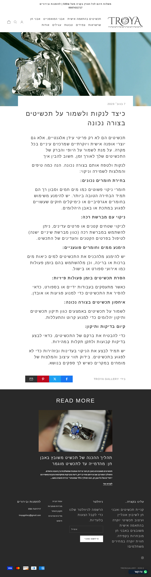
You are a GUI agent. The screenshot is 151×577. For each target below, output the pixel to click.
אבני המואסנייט (54, 18)
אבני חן (35, 18)
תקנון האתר (56, 511)
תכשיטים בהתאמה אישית (84, 18)
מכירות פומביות (55, 506)
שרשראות (94, 25)
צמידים (81, 25)
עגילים (56, 25)
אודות (45, 25)
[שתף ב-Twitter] (55, 379)
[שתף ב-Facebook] (67, 379)
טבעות (68, 25)
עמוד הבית (57, 501)
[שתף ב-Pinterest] (43, 379)
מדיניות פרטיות (55, 515)
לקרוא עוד (107, 483)
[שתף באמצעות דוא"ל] (31, 379)
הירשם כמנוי (91, 538)
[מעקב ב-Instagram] (142, 557)
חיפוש (59, 520)
